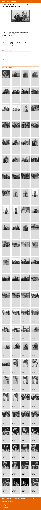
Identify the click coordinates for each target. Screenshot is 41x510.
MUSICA (19, 61)
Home (26, 1)
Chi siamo (29, 1)
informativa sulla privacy (5, 505)
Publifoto (10, 50)
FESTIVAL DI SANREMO (13, 61)
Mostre (38, 1)
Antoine (10, 52)
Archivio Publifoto (33, 1)
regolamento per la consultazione (6, 507)
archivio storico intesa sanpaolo (9, 1)
